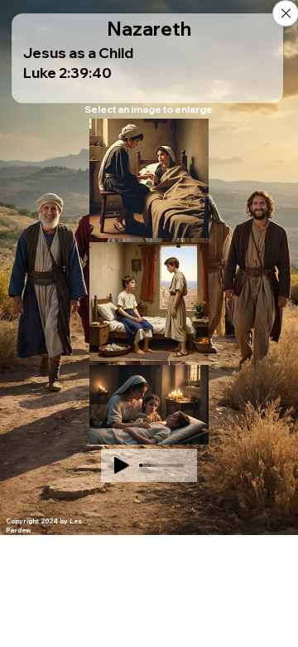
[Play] (121, 465)
